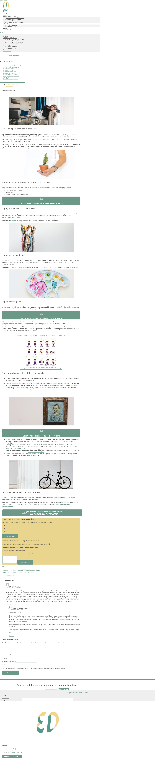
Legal (4, 695)
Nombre (5, 658)
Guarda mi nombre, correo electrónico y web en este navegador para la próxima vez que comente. (34, 668)
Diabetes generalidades (9, 68)
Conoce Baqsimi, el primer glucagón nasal (43, 318)
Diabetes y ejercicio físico (9, 71)
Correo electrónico (8, 661)
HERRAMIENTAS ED (9, 16)
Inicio (5, 35)
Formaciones (11, 26)
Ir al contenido (3, 0)
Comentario (6, 655)
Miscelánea (6, 77)
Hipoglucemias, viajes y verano (11, 76)
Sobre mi (6, 36)
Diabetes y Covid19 (8, 70)
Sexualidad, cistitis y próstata (10, 79)
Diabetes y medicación (9, 73)
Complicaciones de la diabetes (11, 67)
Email (31, 689)
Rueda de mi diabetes (14, 19)
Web (3, 665)
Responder (8, 604)
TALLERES (6, 23)
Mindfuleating (11, 25)
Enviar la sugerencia (25, 562)
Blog (5, 49)
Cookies (4, 700)
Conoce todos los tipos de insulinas (43, 436)
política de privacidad (16, 752)
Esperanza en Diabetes (15, 18)
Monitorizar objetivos (14, 21)
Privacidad (5, 698)
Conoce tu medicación (15, 22)
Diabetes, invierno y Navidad (10, 74)
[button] (50, 32)
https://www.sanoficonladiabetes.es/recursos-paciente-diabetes (41, 369)
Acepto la (47, 689)
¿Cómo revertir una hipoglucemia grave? (43, 204)
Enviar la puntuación (10, 536)
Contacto (7, 29)
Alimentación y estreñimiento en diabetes (13, 66)
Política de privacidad (51, 689)
